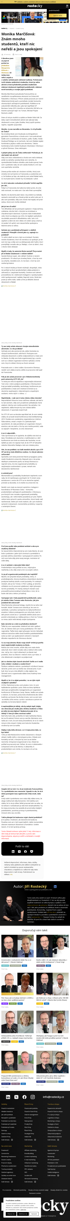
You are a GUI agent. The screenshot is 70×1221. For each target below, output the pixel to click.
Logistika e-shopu (53, 1118)
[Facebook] (24, 1097)
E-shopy (39, 1003)
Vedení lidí (28, 1137)
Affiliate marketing (30, 1150)
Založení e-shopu (53, 1127)
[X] (19, 851)
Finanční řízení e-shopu (55, 1111)
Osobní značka (6, 1160)
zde (11, 874)
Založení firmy (5, 1137)
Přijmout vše (11, 1214)
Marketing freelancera (8, 1156)
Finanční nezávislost (7, 1108)
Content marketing (31, 1156)
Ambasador (5, 1041)
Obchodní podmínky (19, 1190)
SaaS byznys (51, 1169)
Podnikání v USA (53, 1163)
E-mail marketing (30, 1160)
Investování (51, 1153)
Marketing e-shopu (54, 1121)
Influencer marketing (31, 1163)
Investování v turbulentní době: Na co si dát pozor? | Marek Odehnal (16, 961)
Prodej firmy (28, 1124)
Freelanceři (4, 1150)
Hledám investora (7, 1111)
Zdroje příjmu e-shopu (55, 1130)
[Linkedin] (13, 851)
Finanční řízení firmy (31, 1111)
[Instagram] (33, 1097)
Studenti (12, 28)
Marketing (40, 965)
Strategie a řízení (53, 1124)
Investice (5, 965)
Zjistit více (23, 1209)
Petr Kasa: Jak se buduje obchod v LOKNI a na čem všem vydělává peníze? (17, 999)
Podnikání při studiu (7, 1127)
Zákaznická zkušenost (55, 1137)
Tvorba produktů (6, 1169)
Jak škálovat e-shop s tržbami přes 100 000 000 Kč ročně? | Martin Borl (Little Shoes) (52, 999)
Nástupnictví (29, 1121)
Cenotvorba (5, 1153)
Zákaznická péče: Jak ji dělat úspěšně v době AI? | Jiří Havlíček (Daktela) (50, 1077)
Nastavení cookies (35, 1193)
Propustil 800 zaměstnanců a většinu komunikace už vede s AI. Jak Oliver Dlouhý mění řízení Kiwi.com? (17, 1078)
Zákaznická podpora (54, 1134)
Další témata (5, 1140)
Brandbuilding (29, 1153)
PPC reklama (29, 1169)
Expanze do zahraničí (54, 1108)
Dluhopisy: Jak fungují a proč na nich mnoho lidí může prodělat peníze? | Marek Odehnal (52, 1038)
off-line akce (51, 912)
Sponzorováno (15, 965)
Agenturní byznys (53, 1150)
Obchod (4, 1003)
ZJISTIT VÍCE (57, 15)
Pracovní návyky (6, 1163)
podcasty (43, 905)
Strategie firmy (29, 1134)
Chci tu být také (9, 24)
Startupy (13, 1003)
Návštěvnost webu (30, 1166)
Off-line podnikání (53, 1160)
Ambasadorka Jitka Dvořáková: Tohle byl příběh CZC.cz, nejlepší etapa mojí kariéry (16, 1037)
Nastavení (34, 1214)
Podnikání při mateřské (8, 1124)
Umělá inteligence (53, 1172)
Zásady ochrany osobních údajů (38, 1190)
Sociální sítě (28, 1175)
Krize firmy (28, 1118)
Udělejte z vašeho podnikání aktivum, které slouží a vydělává (36, 2)
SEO (26, 1172)
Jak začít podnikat (7, 1115)
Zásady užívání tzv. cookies (59, 1190)
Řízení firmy (6, 1084)
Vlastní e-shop (6, 1134)
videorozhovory (33, 905)
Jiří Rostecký (7, 54)
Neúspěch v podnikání (8, 1118)
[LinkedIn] (8, 1097)
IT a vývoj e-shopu (53, 1115)
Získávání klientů (6, 1179)
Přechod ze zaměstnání (8, 1166)
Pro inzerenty (7, 1190)
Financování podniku (31, 1108)
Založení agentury (7, 1172)
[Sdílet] (25, 851)
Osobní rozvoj (20, 28)
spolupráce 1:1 (37, 917)
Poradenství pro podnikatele (57, 1166)
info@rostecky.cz (53, 1097)
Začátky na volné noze (8, 1175)
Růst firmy (15, 1084)
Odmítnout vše (23, 1214)
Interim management (31, 1115)
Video (24, 965)
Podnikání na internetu (8, 1121)
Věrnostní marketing (31, 1179)
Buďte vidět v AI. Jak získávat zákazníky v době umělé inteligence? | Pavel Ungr (51, 961)
